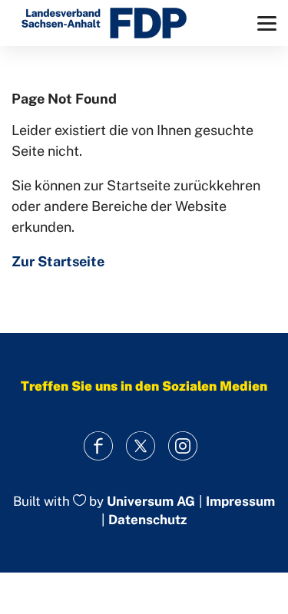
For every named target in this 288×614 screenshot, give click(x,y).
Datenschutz (147, 520)
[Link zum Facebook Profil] (98, 446)
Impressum (240, 501)
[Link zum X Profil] (140, 446)
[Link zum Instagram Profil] (182, 446)
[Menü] (266, 23)
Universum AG (151, 501)
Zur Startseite (58, 261)
